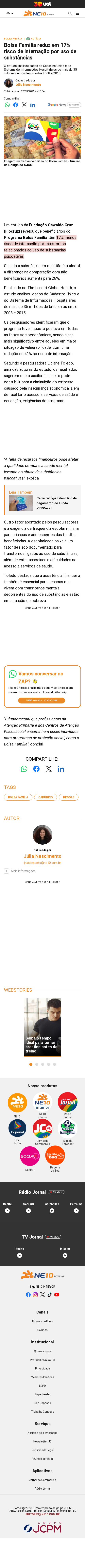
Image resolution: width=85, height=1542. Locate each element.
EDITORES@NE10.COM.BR (43, 1514)
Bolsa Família (18, 797)
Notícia (33, 38)
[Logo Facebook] (15, 105)
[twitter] (42, 1295)
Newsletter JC (42, 1441)
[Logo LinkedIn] (32, 105)
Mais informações (23, 871)
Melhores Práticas (42, 1377)
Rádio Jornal (42, 1488)
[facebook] (28, 1295)
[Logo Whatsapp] (7, 105)
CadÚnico (45, 797)
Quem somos (42, 1351)
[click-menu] (77, 13)
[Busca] (70, 13)
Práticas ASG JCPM (42, 1359)
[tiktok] (49, 1295)
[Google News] (64, 105)
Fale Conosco (42, 1403)
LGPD (42, 1385)
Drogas (68, 797)
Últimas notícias (42, 1321)
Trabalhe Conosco (42, 1411)
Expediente (42, 1394)
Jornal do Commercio (42, 1480)
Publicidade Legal (43, 1450)
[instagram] (35, 1295)
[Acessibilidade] (10, 13)
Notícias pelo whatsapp (43, 1432)
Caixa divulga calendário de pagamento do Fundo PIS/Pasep (57, 503)
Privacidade (42, 1368)
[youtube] (56, 1295)
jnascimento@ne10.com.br (42, 863)
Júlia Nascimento (28, 85)
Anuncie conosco (43, 1458)
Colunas (42, 1330)
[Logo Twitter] (24, 105)
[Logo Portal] (38, 13)
